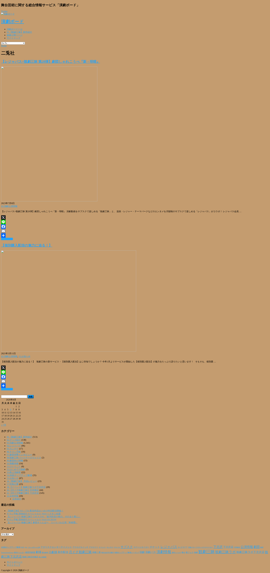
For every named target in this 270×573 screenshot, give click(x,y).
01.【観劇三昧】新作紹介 (19, 32)
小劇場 (53, 552)
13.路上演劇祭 (14, 472)
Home (4, 46)
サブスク (127, 546)
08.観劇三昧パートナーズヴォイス (24, 457)
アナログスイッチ (80, 547)
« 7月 (3, 425)
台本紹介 (16, 499)
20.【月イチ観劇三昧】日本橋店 (23, 490)
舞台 (183, 552)
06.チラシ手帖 (14, 451)
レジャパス (168, 547)
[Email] (135, 231)
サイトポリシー (14, 562)
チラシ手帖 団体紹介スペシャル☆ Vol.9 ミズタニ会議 (33, 513)
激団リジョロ (176, 552)
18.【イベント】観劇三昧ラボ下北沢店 (26, 487)
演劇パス (150, 552)
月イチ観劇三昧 (80, 552)
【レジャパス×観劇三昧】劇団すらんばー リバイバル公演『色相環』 (42, 522)
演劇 (142, 552)
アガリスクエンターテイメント (56, 547)
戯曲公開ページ (14, 35)
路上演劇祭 (42, 557)
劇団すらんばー (19, 552)
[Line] (135, 222)
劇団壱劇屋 (30, 552)
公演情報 (247, 547)
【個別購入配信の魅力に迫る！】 (26, 245)
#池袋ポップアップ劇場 (10, 547)
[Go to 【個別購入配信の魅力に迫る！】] (68, 351)
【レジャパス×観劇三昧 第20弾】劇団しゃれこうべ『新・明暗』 (50, 61)
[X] (135, 217)
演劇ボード (12, 21)
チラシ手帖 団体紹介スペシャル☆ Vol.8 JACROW (31, 519)
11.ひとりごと (14, 466)
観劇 (196, 552)
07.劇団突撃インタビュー (19, 454)
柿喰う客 (96, 552)
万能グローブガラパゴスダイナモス (200, 547)
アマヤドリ (93, 547)
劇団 (257, 547)
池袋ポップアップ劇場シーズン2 (126, 552)
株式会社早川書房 (107, 552)
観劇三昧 (206, 551)
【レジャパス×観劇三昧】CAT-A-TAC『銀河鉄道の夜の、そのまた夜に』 (44, 516)
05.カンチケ (13, 449)
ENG (22, 547)
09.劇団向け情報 (15, 460)
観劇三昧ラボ (225, 552)
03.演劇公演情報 (9, 206)
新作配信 (63, 552)
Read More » (7, 239)
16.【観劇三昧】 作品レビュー (22, 481)
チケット (155, 547)
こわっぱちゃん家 (34, 547)
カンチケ (109, 547)
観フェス (190, 552)
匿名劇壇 (45, 552)
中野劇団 (237, 547)
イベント (102, 547)
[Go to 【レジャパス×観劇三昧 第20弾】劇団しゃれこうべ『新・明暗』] (49, 200)
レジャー (182, 547)
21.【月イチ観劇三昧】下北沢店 (23, 493)
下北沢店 (228, 547)
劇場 (38, 552)
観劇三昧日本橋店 (30, 557)
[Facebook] (135, 226)
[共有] (135, 235)
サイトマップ (13, 38)
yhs (26, 547)
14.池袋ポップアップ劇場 (19, 475)
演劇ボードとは (14, 29)
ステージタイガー (141, 547)
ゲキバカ (117, 547)
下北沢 (218, 547)
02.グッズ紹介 (14, 440)
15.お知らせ (24, 356)
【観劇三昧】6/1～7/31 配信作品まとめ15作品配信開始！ (35, 510)
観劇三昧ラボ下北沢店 (250, 552)
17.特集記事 (13, 484)
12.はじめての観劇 (16, 469)
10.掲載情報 (13, 463)
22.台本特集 (13, 496)
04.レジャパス (14, 446)
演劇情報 (164, 552)
